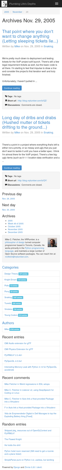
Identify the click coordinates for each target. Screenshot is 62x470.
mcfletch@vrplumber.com (16, 256)
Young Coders (15, 315)
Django (17, 467)
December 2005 (15, 232)
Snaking (48, 46)
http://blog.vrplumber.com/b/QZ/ (32, 100)
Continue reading (12, 88)
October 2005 (14, 226)
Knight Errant (15, 279)
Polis (10, 285)
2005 (6, 11)
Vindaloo (13, 309)
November (17, 11)
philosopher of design (15, 242)
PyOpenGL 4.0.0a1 (13, 360)
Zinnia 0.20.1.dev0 (33, 467)
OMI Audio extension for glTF (17, 343)
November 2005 (15, 229)
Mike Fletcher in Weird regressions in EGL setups (27, 384)
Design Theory (15, 273)
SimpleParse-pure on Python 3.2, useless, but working (29, 459)
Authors (8, 322)
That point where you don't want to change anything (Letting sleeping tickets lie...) (30, 36)
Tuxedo (12, 303)
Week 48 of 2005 (16, 223)
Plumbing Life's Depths (22, 3)
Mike (17, 46)
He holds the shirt (12, 445)
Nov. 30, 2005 (8, 209)
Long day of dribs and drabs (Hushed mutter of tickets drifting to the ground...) (29, 122)
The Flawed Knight (13, 439)
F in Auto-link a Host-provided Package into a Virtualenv (29, 407)
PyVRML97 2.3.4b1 (13, 355)
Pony (11, 291)
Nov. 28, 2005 (8, 198)
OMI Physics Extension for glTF (18, 349)
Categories (10, 267)
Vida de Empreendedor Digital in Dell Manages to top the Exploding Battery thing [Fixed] (30, 415)
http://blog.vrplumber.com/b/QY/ (32, 180)
